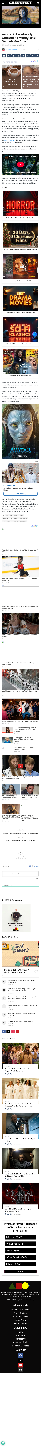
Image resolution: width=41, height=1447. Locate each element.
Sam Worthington (7, 521)
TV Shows (7, 1066)
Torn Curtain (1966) (17, 1257)
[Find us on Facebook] (4, 1031)
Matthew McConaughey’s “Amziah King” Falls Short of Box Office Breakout (22, 998)
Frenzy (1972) (14, 1264)
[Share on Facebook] (4, 55)
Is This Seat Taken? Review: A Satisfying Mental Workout (15, 971)
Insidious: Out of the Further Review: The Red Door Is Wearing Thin (20, 1175)
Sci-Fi (16, 521)
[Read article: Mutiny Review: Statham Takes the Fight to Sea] (20, 1126)
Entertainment (9, 31)
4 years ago (23, 49)
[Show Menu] (3, 3)
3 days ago (18, 1109)
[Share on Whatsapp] (18, 55)
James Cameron (9, 140)
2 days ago (18, 1074)
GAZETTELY (20, 2)
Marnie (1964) (14, 1250)
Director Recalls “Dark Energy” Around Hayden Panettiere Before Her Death (22, 990)
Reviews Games (9, 1206)
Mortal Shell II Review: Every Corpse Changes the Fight (18, 1210)
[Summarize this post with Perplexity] (32, 55)
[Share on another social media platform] (37, 55)
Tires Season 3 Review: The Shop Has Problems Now (22, 1006)
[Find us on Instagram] (13, 1031)
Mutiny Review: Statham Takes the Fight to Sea (20, 1140)
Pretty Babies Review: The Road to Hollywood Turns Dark (22, 1014)
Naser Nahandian (12, 49)
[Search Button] (38, 3)
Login (37, 866)
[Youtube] (20, 1365)
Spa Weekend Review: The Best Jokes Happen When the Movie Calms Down (19, 1105)
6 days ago (18, 1214)
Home (3, 31)
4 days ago (18, 1144)
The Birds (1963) (16, 1243)
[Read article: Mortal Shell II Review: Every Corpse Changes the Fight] (20, 1196)
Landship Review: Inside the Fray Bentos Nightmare (20, 1022)
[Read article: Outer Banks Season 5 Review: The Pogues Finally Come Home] (20, 1056)
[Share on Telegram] (23, 55)
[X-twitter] (20, 1360)
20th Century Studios (12, 515)
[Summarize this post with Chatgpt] (28, 55)
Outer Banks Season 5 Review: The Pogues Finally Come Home (17, 1070)
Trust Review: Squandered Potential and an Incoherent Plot (21, 981)
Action (21, 515)
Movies (15, 31)
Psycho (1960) (15, 1237)
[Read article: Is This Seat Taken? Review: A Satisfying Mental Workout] (20, 954)
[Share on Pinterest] (13, 55)
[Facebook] (20, 1355)
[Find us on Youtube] (17, 1031)
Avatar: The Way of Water (10, 518)
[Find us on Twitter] (8, 1031)
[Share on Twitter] (9, 55)
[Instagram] (20, 1369)
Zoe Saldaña (23, 521)
